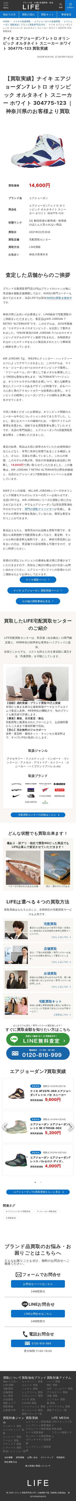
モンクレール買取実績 (38, 1436)
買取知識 (57, 1428)
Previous (6, 1127)
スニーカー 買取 (56, 1399)
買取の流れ (28, 14)
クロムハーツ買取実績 (38, 1428)
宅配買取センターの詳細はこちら (37, 814)
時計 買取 (52, 1384)
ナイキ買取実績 (35, 1432)
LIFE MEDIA (60, 1418)
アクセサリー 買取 (57, 1392)
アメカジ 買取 (11, 1440)
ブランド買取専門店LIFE (25, 1493)
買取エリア (9, 1403)
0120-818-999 (41, 1343)
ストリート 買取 (12, 1436)
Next (70, 1127)
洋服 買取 (52, 1395)
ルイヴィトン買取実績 (38, 1421)
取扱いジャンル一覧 (14, 1451)
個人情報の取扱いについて (38, 1465)
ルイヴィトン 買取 (32, 1381)
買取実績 (12, 1218)
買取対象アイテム (59, 1377)
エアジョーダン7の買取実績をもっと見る (37, 1192)
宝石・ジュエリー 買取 (60, 1388)
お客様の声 (9, 1410)
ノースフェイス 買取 (33, 1406)
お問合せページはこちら (38, 1283)
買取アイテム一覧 (57, 1410)
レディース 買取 (12, 1447)
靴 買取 (51, 1403)
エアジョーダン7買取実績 (19, 1211)
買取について (12, 1377)
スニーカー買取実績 (48, 1211)
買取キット (47, 14)
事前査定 (66, 14)
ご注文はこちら (60, 1014)
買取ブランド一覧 (32, 1413)
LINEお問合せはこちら (38, 1313)
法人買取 (8, 1395)
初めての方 (9, 14)
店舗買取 (8, 1392)
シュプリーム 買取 (32, 1392)
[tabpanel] (38, 1128)
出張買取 (8, 1399)
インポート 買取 (12, 1426)
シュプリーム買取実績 (38, 1425)
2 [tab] (41, 1182)
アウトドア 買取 (12, 1443)
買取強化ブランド (34, 1377)
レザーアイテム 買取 (58, 1406)
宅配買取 (8, 1388)
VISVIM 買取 (29, 1403)
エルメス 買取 (30, 1384)
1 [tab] (35, 1182)
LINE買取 (8, 1384)
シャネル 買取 (30, 1388)
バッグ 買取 (53, 1381)
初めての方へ (10, 1381)
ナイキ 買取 (28, 1399)
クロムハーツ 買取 (32, 1395)
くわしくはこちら (59, 937)
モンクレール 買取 (32, 1410)
